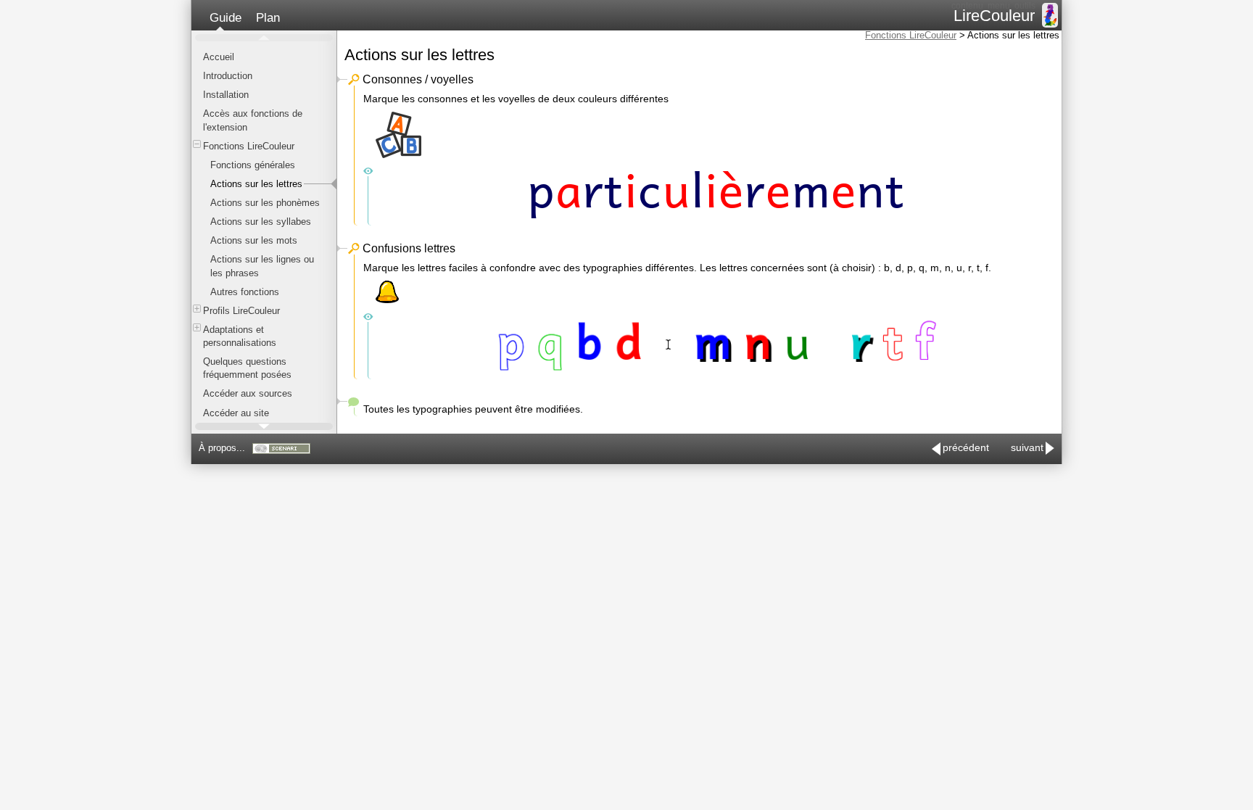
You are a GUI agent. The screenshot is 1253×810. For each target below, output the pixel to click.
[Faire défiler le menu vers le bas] (264, 426)
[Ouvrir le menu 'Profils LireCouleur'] (197, 309)
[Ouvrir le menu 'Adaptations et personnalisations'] (197, 327)
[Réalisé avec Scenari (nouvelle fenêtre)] (281, 448)
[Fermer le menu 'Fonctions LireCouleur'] (197, 144)
